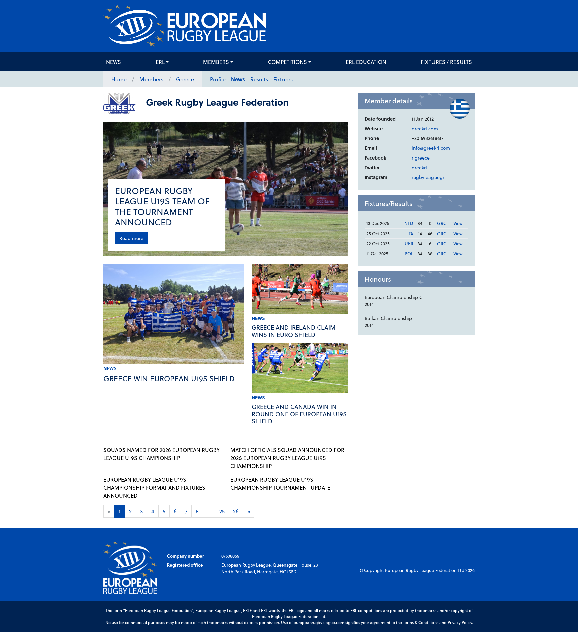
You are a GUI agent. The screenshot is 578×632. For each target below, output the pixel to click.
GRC (441, 223)
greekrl (419, 167)
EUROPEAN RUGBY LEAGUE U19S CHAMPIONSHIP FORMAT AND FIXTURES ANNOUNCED (154, 487)
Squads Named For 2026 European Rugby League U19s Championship (161, 454)
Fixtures (283, 79)
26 (236, 511)
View (458, 223)
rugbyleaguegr (428, 177)
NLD (408, 223)
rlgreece (421, 157)
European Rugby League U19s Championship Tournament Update (280, 483)
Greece (185, 79)
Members (216, 62)
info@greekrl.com (431, 147)
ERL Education (366, 62)
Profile (218, 79)
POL (409, 253)
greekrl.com (425, 128)
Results (259, 79)
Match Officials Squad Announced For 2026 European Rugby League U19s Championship (287, 458)
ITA (410, 233)
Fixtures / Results (446, 62)
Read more (131, 238)
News (113, 62)
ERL (160, 62)
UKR (409, 243)
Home (119, 79)
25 (222, 511)
